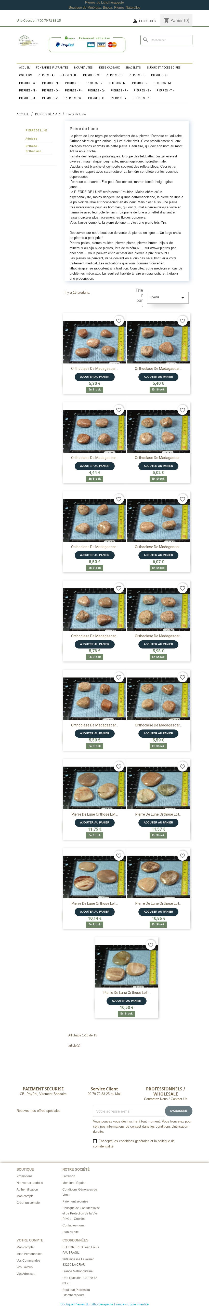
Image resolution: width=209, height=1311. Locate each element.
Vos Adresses (26, 1274)
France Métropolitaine (77, 1271)
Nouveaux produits (30, 1183)
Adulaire (31, 138)
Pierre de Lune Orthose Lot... (95, 814)
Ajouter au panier (94, 376)
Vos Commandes (28, 1260)
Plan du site (70, 1232)
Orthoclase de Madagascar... (94, 369)
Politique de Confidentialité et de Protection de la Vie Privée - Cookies (81, 1213)
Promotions (24, 1176)
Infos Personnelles (29, 1254)
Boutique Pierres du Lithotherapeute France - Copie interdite (104, 1304)
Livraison (68, 1176)
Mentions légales (74, 1183)
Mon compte (25, 1196)
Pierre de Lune (36, 130)
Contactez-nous (73, 1225)
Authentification (27, 1189)
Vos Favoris (25, 1267)
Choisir (168, 298)
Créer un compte (28, 1203)
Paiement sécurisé (75, 1201)
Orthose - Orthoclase (33, 148)
